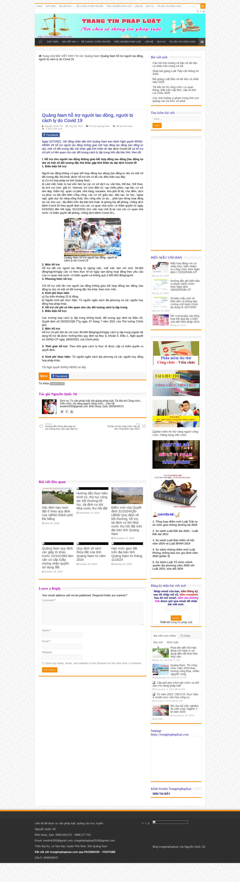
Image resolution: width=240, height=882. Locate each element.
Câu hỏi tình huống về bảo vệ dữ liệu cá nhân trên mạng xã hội (174, 64)
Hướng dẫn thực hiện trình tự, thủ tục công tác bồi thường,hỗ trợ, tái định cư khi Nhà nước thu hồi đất (92, 500)
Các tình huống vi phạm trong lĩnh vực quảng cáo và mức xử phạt (175, 99)
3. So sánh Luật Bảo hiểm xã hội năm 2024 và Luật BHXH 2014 (173, 542)
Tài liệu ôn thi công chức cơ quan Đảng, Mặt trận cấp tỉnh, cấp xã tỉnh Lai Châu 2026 (174, 90)
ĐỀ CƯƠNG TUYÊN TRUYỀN (89, 6)
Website (47, 652)
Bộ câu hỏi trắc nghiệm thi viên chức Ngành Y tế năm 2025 (184, 708)
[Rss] (198, 11)
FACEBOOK (91, 852)
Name (46, 630)
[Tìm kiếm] (202, 6)
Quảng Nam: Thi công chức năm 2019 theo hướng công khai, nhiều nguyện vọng (184, 670)
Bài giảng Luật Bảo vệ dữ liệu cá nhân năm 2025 (175, 81)
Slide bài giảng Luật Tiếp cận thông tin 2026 (175, 73)
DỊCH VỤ (150, 6)
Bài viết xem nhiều (164, 635)
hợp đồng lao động (96, 173)
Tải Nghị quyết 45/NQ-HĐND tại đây (64, 367)
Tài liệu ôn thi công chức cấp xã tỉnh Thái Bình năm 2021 (123, 426)
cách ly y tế (58, 384)
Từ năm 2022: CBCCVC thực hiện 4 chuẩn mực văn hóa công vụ (175, 696)
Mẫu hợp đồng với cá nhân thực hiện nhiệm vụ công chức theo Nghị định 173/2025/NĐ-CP (185, 268)
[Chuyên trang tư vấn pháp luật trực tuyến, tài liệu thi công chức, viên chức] (120, 23)
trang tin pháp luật (181, 622)
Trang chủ (47, 56)
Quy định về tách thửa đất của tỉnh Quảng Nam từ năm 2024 (91, 554)
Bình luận (172, 642)
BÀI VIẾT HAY (64, 56)
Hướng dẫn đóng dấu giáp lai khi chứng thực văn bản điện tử (61, 426)
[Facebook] (201, 11)
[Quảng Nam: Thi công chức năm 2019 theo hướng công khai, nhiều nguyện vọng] (160, 669)
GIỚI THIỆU (51, 6)
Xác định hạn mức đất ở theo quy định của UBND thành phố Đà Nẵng (57, 513)
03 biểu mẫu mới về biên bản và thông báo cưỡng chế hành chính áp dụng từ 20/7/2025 (184, 303)
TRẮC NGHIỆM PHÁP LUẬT (119, 6)
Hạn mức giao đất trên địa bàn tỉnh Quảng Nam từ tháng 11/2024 (126, 554)
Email (46, 641)
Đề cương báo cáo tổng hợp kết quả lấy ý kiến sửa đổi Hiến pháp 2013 (184, 318)
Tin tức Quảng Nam (87, 56)
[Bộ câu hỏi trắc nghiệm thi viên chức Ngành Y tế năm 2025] (160, 710)
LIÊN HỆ (139, 6)
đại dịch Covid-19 (119, 148)
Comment (49, 600)
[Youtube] (203, 11)
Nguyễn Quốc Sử (54, 126)
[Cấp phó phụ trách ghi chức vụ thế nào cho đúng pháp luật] (153, 682)
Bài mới (158, 642)
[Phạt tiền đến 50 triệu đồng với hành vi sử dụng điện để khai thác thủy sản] (160, 651)
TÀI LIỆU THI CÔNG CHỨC (169, 6)
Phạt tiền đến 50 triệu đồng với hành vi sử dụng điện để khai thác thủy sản (184, 652)
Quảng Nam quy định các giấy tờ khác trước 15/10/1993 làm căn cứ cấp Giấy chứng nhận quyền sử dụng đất (57, 558)
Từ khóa (185, 635)
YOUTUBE (108, 852)
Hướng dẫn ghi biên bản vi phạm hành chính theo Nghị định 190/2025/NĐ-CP (185, 285)
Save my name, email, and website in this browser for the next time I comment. (93, 663)
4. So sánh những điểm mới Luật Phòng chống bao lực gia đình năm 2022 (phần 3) (175, 553)
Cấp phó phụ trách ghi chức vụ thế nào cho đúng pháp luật (175, 684)
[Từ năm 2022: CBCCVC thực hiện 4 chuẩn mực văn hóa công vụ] (153, 694)
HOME (39, 6)
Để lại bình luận (124, 126)
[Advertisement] (92, 86)
